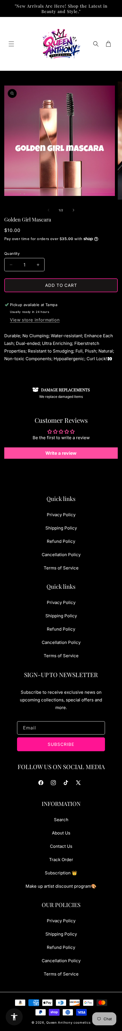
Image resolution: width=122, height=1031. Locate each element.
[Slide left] (48, 210)
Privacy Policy (61, 514)
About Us (61, 833)
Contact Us (61, 846)
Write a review (61, 453)
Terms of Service (61, 568)
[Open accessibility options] (14, 1016)
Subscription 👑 (61, 873)
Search (61, 819)
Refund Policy (61, 541)
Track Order (61, 859)
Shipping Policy (61, 528)
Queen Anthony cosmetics (68, 1022)
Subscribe (61, 744)
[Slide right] (73, 210)
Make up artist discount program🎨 (61, 886)
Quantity (12, 253)
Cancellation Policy (61, 554)
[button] (11, 44)
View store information (35, 320)
